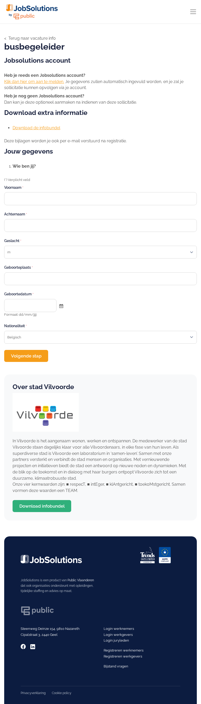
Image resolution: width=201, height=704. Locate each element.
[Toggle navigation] (193, 12)
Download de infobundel (36, 127)
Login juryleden (116, 640)
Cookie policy (61, 693)
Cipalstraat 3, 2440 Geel (39, 634)
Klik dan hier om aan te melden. (34, 81)
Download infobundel (42, 506)
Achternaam (14, 214)
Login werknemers (119, 628)
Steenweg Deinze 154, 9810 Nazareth (50, 628)
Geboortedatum (18, 294)
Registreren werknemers (123, 650)
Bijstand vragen (116, 666)
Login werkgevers (118, 634)
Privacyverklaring (33, 693)
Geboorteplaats (17, 267)
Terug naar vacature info (32, 38)
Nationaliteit (14, 326)
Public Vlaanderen (81, 580)
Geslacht (11, 240)
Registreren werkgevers (123, 656)
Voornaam (12, 187)
